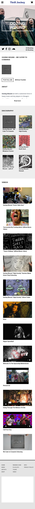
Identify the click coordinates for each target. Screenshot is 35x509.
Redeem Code (17, 465)
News (3, 467)
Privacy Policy (29, 467)
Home (3, 465)
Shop (3, 471)
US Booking (29, 48)
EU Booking (29, 50)
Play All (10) (7, 80)
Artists (3, 469)
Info (25, 465)
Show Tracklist (21, 80)
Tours (15, 469)
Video (14, 471)
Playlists (16, 467)
